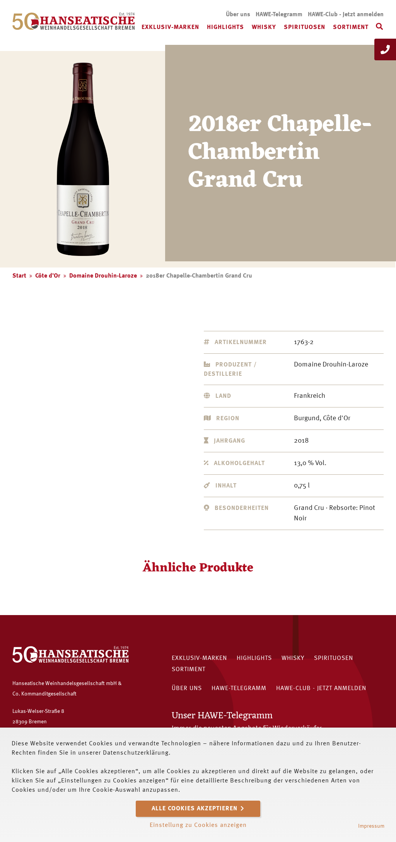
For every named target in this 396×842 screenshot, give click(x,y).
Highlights (225, 27)
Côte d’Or (47, 276)
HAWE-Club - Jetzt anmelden (346, 15)
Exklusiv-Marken (170, 27)
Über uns (238, 15)
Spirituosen (304, 27)
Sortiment (351, 27)
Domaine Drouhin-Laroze (103, 276)
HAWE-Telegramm (279, 15)
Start (19, 276)
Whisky (264, 27)
